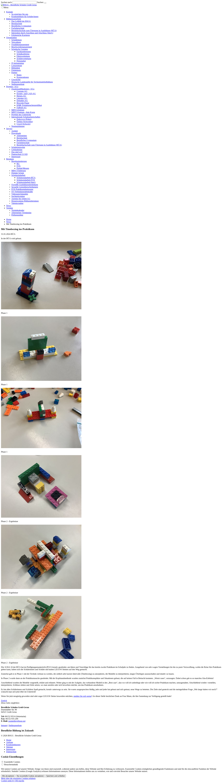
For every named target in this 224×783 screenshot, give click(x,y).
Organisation (11, 37)
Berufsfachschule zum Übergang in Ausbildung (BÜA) (34, 30)
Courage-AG (22, 91)
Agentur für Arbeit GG (20, 199)
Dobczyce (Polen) (24, 119)
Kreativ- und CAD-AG (26, 93)
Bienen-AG (21, 96)
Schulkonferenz (23, 54)
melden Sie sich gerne (82, 696)
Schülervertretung (24, 58)
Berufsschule (16, 23)
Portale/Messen (23, 168)
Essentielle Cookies (12, 762)
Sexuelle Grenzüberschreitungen (24, 187)
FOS (18, 166)
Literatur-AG (22, 98)
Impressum (15, 157)
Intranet (4, 725)
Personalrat (21, 61)
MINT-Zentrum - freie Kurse (23, 112)
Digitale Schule (17, 173)
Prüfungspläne (17, 215)
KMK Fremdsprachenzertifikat (29, 105)
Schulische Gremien (19, 49)
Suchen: (40, 2)
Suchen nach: (6, 2)
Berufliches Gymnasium (21, 26)
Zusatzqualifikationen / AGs (22, 89)
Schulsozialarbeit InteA (26, 182)
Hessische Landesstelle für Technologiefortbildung (32, 82)
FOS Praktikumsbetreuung (22, 189)
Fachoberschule (17, 28)
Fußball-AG (22, 107)
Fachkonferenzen (24, 51)
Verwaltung (16, 42)
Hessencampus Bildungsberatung (25, 201)
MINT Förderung (18, 171)
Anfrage (9, 742)
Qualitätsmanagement (20, 44)
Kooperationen (23, 77)
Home (8, 219)
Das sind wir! (16, 152)
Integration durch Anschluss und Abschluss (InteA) (32, 33)
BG (18, 164)
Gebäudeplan (16, 150)
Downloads (16, 133)
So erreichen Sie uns (19, 14)
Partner (14, 72)
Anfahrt (14, 131)
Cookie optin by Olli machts (12, 781)
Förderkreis (16, 70)
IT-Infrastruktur (17, 63)
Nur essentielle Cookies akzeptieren (30, 776)
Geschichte (15, 79)
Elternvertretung (23, 56)
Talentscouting (17, 203)
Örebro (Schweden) (25, 121)
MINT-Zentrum (17, 110)
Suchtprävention (18, 196)
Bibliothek (15, 68)
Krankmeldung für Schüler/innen (24, 16)
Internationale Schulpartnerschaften (25, 117)
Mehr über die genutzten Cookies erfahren (18, 778)
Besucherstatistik (11, 764)
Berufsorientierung (19, 161)
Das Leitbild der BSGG (21, 21)
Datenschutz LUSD (19, 154)
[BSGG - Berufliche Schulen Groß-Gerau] (19, 5)
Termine (9, 208)
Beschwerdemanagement (21, 47)
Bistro (19, 75)
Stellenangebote (17, 84)
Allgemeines (22, 135)
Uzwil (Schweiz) (23, 124)
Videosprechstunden (19, 194)
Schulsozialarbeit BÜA (26, 178)
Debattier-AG (22, 100)
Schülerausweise (18, 147)
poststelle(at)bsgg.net (16, 721)
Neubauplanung (17, 126)
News (8, 206)
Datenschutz (11, 752)
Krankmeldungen (13, 745)
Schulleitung (16, 40)
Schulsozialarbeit (18, 175)
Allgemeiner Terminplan (21, 213)
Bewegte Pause (23, 103)
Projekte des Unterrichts (21, 114)
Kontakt (9, 12)
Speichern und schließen (55, 776)
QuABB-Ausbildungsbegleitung (24, 185)
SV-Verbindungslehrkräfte (22, 192)
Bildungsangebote (13, 19)
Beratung (10, 159)
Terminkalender (17, 210)
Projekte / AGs (12, 86)
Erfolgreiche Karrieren (20, 35)
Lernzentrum (16, 65)
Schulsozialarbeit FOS (26, 180)
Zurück (4, 700)
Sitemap (9, 747)
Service (9, 128)
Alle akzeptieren (8, 776)
